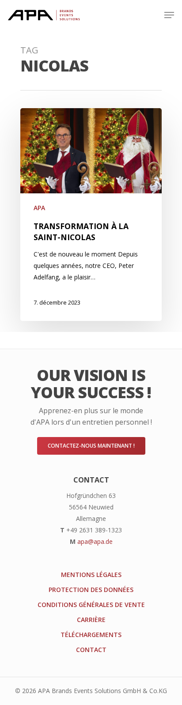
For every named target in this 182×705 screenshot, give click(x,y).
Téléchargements (91, 634)
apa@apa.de (95, 541)
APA (39, 208)
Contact (91, 649)
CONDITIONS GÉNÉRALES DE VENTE (91, 604)
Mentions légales (91, 574)
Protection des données (91, 589)
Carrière (91, 619)
